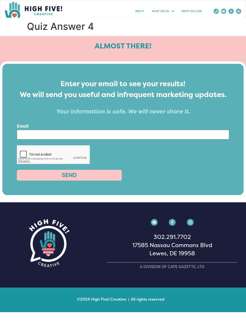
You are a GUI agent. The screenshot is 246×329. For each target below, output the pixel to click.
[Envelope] (223, 11)
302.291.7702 (172, 237)
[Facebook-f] (231, 11)
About (139, 11)
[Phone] (216, 11)
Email (23, 126)
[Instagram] (190, 222)
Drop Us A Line (191, 11)
